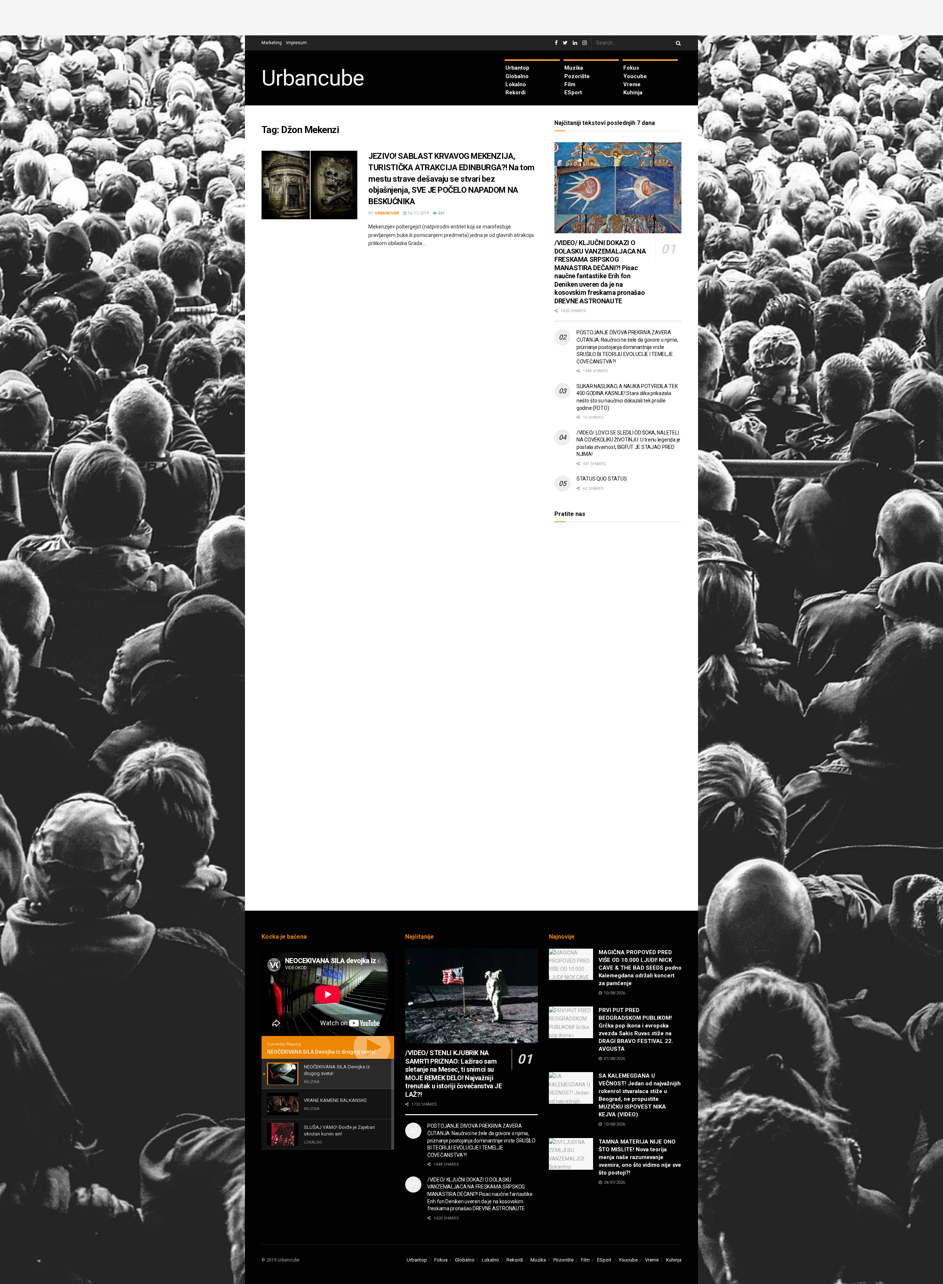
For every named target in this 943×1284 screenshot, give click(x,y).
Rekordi (515, 92)
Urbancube (313, 78)
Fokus (631, 67)
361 (441, 213)
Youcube (635, 76)
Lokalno (515, 84)
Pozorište (577, 76)
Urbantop (517, 67)
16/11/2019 (417, 213)
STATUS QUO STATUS (601, 479)
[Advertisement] (471, 16)
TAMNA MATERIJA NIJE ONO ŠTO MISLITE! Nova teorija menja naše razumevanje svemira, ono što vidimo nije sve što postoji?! (640, 1157)
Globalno (517, 76)
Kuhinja (632, 92)
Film (569, 84)
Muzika (573, 67)
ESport (573, 92)
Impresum (296, 42)
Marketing (272, 42)
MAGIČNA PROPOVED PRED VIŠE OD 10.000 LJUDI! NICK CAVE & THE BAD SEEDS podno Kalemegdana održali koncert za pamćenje (640, 968)
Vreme (632, 84)
